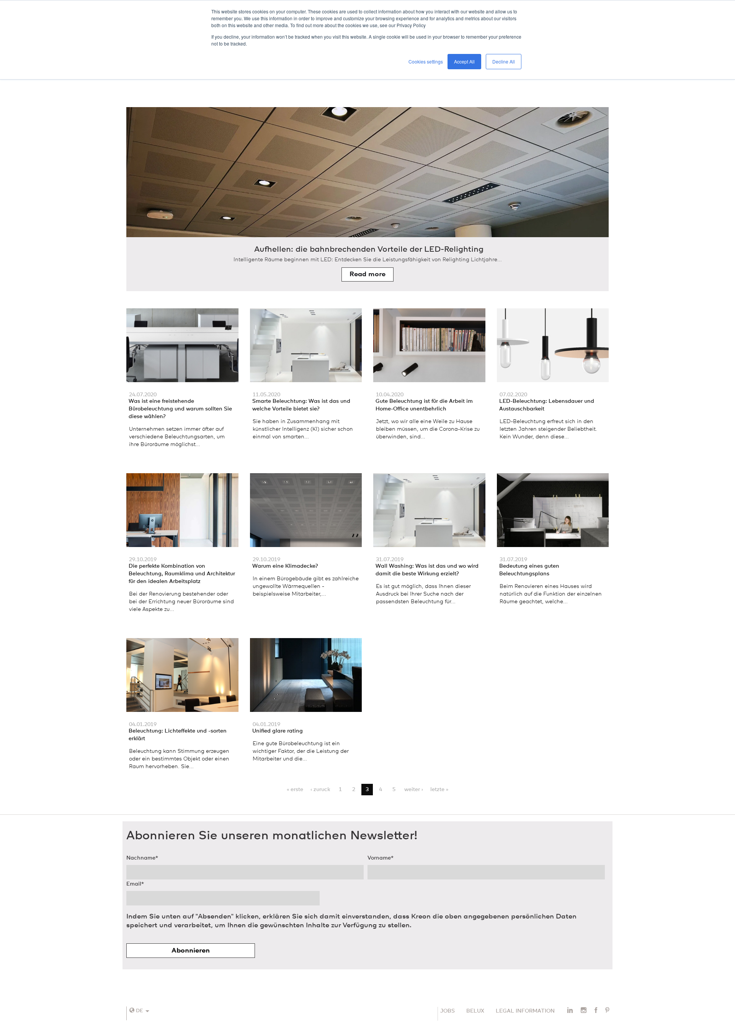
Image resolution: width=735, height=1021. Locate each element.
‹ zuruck (320, 789)
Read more (367, 274)
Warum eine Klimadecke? (285, 566)
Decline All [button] (503, 61)
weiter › (413, 789)
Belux (475, 1011)
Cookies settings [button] (425, 61)
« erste (295, 789)
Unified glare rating (277, 731)
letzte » (439, 789)
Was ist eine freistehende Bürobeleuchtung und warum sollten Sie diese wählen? (180, 409)
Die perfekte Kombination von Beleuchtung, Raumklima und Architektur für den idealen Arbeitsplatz (182, 573)
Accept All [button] (464, 61)
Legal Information (525, 1011)
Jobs (447, 1011)
